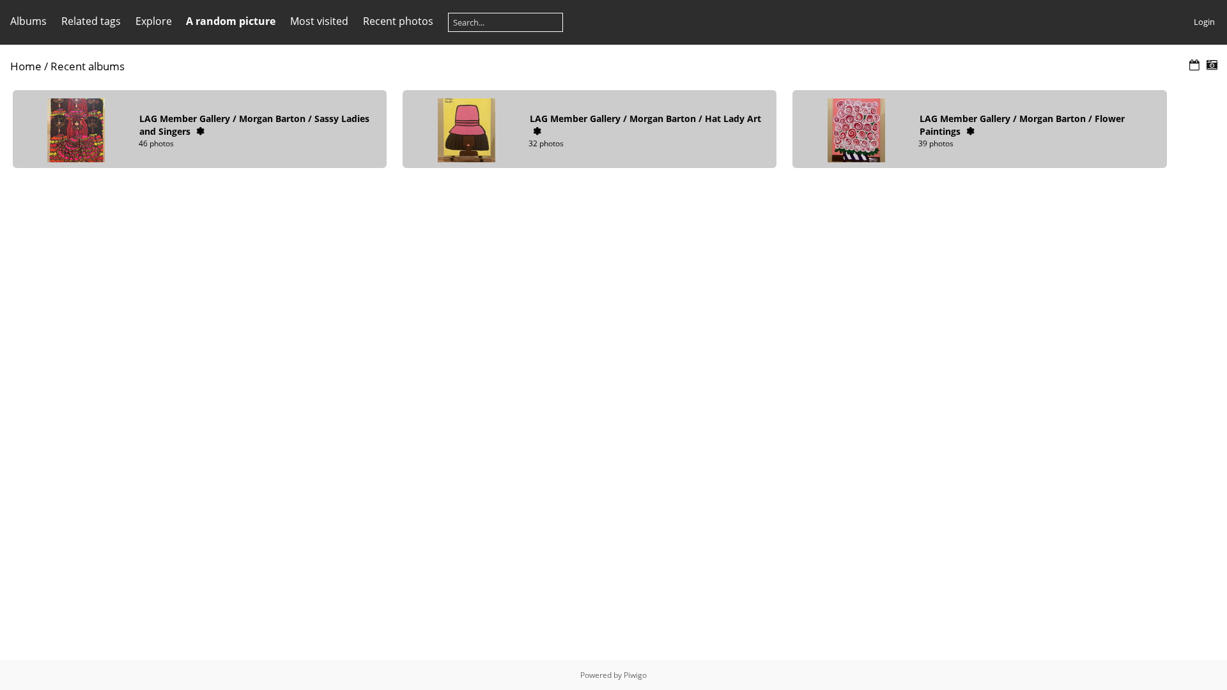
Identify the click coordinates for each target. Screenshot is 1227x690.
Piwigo (635, 675)
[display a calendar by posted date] (1194, 65)
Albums (28, 21)
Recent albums (87, 66)
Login (1204, 21)
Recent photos (398, 21)
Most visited (319, 21)
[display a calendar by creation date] (1211, 65)
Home (26, 66)
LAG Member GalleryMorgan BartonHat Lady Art (645, 118)
